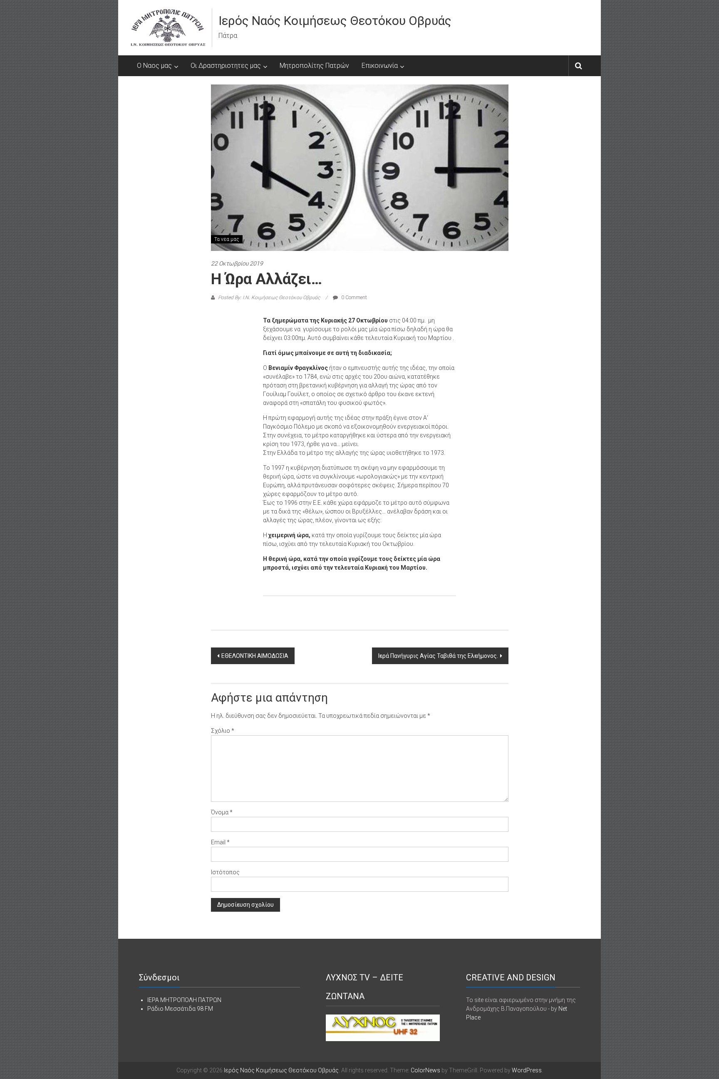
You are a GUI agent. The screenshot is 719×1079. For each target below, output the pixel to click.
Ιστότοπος (225, 872)
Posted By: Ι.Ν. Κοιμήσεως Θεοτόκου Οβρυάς (269, 297)
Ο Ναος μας (154, 65)
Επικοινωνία (380, 65)
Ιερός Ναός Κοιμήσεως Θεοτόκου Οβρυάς (334, 20)
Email (220, 842)
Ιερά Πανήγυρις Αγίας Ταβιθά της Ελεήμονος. (438, 655)
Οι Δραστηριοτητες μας (226, 65)
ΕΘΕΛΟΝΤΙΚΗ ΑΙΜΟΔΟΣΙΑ (254, 655)
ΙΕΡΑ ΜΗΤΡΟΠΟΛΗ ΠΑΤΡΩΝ (184, 1000)
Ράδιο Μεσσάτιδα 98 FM (180, 1008)
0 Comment (353, 297)
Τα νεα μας (226, 239)
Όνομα (222, 812)
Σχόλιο (222, 730)
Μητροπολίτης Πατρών (314, 65)
